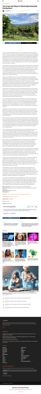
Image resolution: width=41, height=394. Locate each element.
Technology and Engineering (25, 390)
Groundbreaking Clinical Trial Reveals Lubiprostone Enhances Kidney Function (17, 336)
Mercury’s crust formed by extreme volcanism (9, 368)
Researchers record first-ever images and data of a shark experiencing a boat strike (18, 333)
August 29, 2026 (30, 274)
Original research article (14, 225)
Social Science (23, 387)
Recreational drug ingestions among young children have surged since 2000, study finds (20, 288)
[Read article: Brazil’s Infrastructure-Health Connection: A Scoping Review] (33, 283)
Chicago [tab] (36, 235)
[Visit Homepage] (21, 1)
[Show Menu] (2, 1)
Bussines (4, 386)
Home (3, 3)
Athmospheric (4, 380)
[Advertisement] (20, 47)
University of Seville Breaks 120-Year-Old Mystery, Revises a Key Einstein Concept (17, 327)
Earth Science (4, 391)
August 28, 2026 (17, 291)
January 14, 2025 (17, 10)
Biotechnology (4, 383)
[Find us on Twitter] (4, 356)
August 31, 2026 (5, 276)
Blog (3, 384)
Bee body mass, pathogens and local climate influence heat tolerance (15, 330)
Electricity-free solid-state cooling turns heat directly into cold (33, 272)
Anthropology (4, 378)
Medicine (22, 380)
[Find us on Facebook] (2, 356)
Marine (22, 378)
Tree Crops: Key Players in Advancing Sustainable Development (16, 223)
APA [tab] (28, 235)
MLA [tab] (32, 235)
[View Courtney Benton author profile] (3, 11)
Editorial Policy (23, 376)
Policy (10, 3)
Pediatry (22, 382)
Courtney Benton (8, 10)
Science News (7, 3)
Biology (3, 382)
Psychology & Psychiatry (25, 384)
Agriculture (4, 376)
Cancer (3, 387)
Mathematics (23, 379)
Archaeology (4, 379)
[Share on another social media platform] (37, 43)
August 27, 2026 (30, 290)
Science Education (24, 386)
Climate (3, 390)
